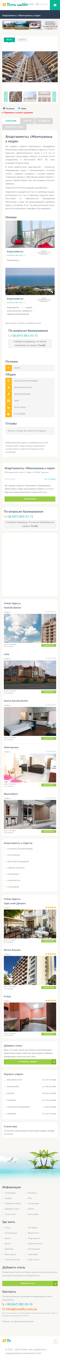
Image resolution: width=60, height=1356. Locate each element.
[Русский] (30, 4)
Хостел (8, 1244)
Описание (11, 121)
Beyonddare (11, 794)
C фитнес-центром (15, 868)
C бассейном (13, 874)
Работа (31, 1209)
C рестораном (13, 855)
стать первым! (40, 431)
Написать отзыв (14, 127)
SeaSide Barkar (12, 607)
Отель (8, 1228)
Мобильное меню (55, 5)
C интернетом (13, 880)
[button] (50, 67)
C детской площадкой (18, 862)
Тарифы (8, 1198)
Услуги (27, 121)
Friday (7, 996)
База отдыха (10, 1254)
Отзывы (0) (44, 121)
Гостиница (32, 1228)
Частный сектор (12, 1260)
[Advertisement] (30, 564)
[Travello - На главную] (6, 1340)
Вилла (7, 1239)
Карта (22, 40)
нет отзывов (49, 479)
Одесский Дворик (15, 903)
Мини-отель (33, 1233)
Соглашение (33, 1204)
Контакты (32, 1193)
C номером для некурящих (20, 849)
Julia (6, 654)
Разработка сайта (13, 1204)
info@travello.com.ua (21, 1309)
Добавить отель (12, 1209)
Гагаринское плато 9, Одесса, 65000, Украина (27, 472)
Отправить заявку (27, 1062)
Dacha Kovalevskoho (16, 701)
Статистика (10, 1214)
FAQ (30, 1198)
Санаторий (33, 1254)
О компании (10, 1193)
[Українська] (42, 4)
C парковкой (13, 887)
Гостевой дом (11, 1233)
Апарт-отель (34, 1260)
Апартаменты (34, 1239)
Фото (9, 40)
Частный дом (34, 1249)
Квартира (9, 1249)
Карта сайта (33, 1214)
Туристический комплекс (39, 1244)
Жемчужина (11, 747)
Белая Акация (12, 950)
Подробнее (49, 645)
